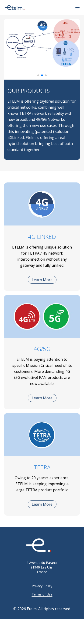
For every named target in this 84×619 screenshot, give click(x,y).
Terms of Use (42, 594)
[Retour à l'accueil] (42, 545)
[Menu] (77, 7)
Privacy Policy (42, 586)
